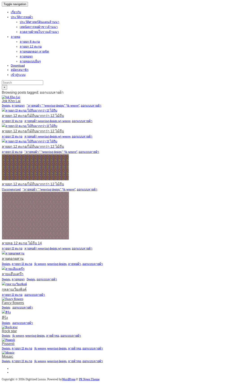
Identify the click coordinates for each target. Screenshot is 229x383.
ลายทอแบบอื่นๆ (30, 61)
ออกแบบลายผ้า (91, 106)
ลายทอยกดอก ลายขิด (34, 51)
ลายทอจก (26, 56)
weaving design (57, 264)
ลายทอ (15, 36)
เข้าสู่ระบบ (18, 74)
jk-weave (40, 264)
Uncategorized (11, 189)
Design (6, 106)
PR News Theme (89, 379)
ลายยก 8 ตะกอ (30, 41)
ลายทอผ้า (74, 264)
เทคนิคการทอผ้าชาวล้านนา (39, 27)
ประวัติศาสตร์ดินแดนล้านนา (39, 22)
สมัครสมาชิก (19, 70)
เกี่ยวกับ (16, 12)
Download (18, 65)
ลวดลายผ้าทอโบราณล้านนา (39, 32)
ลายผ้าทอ (52, 336)
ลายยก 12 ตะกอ (31, 46)
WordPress (68, 379)
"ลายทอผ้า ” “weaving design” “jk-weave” (53, 106)
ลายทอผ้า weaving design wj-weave (47, 121)
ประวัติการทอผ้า (22, 17)
